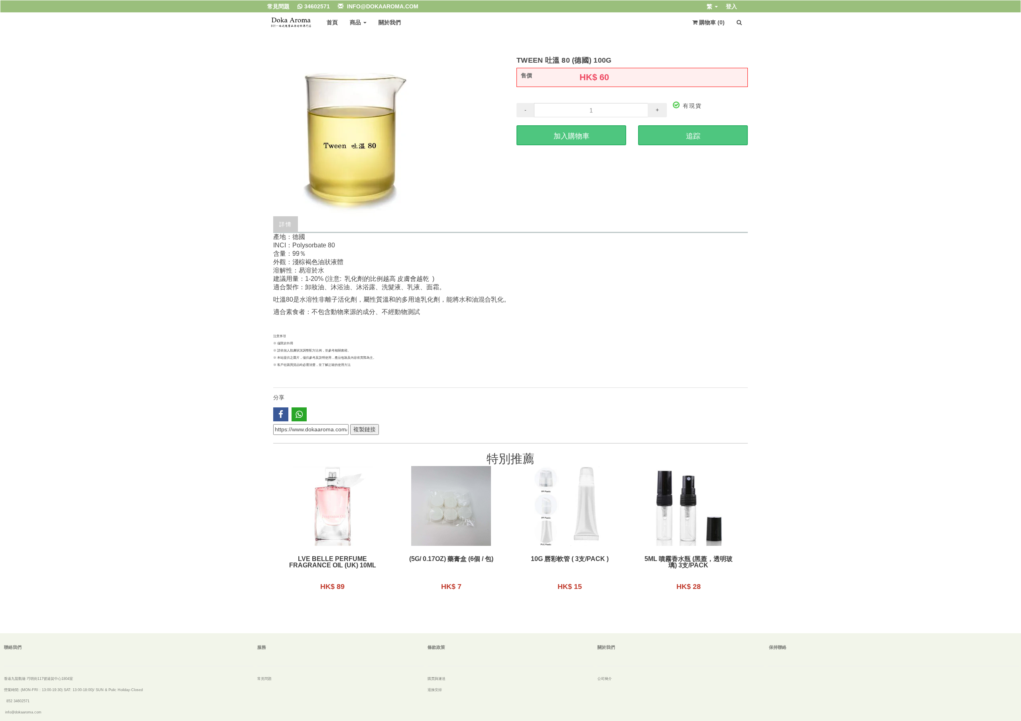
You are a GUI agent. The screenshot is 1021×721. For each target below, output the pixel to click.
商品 (356, 22)
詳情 (285, 224)
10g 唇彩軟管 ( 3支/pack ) (570, 559)
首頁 (332, 22)
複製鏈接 (364, 429)
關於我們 (389, 22)
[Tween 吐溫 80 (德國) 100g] (389, 136)
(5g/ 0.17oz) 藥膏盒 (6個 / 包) (451, 559)
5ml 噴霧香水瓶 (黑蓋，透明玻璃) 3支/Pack (689, 562)
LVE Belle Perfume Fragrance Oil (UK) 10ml (332, 562)
